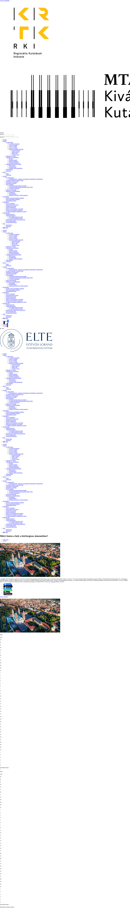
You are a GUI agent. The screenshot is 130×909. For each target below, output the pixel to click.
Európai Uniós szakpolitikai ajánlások (15, 198)
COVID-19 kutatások (14, 188)
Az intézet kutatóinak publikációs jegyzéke (16, 211)
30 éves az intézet (13, 148)
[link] (3, 579)
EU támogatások (10, 177)
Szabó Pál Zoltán (16, 150)
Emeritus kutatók (13, 160)
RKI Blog (8, 226)
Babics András (15, 152)
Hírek (4, 172)
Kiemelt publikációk (11, 207)
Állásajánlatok (9, 169)
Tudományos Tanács (11, 156)
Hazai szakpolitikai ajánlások (13, 199)
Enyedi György (15, 154)
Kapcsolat (8, 171)
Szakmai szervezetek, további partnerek (18, 195)
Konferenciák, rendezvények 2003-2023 (15, 219)
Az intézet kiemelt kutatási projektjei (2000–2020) (21, 187)
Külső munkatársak (13, 161)
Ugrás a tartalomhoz (5, 0)
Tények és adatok (13, 145)
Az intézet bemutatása (14, 143)
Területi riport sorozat (11, 206)
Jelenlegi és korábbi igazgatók (16, 149)
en (3, 328)
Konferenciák (6, 213)
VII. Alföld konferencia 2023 (16, 217)
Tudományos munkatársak (12, 157)
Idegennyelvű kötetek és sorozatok (14, 210)
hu (0, 328)
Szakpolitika (6, 196)
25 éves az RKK (13, 146)
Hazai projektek (10, 184)
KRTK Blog (9, 225)
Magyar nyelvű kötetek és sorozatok (14, 208)
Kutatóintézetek (12, 194)
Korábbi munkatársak (14, 162)
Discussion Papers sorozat (12, 204)
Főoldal (5, 139)
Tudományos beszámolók (12, 181)
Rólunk (5, 141)
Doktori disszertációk (11, 190)
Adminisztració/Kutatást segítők (13, 164)
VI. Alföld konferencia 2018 (15, 218)
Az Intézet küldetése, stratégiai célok (14, 180)
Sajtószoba (8, 175)
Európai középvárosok (11, 222)
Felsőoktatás (12, 192)
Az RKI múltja (9, 142)
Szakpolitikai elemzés (11, 200)
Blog (4, 223)
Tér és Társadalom (10, 203)
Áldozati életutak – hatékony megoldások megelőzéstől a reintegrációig (26, 179)
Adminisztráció (12, 167)
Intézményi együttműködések (13, 191)
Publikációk (6, 202)
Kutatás (5, 176)
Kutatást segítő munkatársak (15, 168)
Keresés (2, 132)
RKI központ (12, 165)
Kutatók (11, 158)
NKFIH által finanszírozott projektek (17, 185)
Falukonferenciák (10, 214)
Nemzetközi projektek (11, 183)
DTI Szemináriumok (11, 221)
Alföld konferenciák (11, 215)
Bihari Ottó (14, 153)
